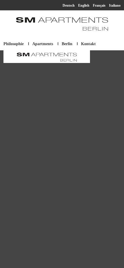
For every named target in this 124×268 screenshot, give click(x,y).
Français (99, 5)
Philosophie (13, 44)
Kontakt (88, 44)
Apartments (42, 44)
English (83, 5)
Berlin (67, 44)
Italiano (115, 5)
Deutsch (69, 5)
